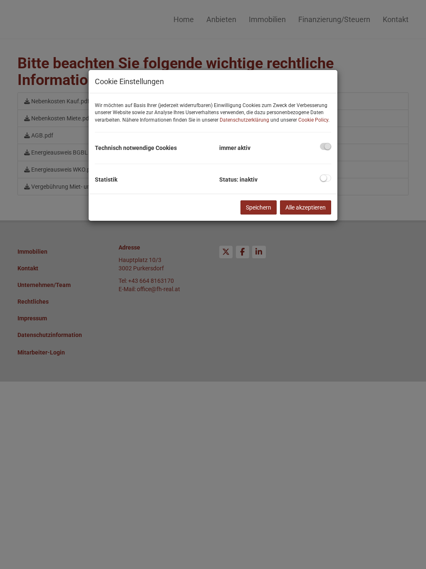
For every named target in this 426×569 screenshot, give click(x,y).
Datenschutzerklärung (244, 120)
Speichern (258, 207)
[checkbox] (325, 146)
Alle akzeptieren (305, 207)
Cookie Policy (313, 120)
